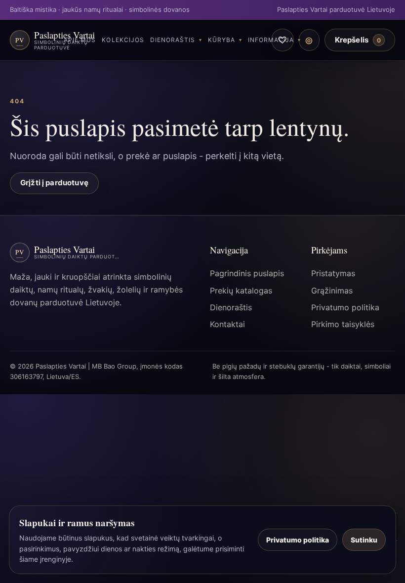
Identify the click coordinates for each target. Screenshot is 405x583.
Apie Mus (80, 39)
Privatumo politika (345, 307)
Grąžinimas (332, 290)
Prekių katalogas (241, 290)
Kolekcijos (123, 39)
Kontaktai (227, 324)
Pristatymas (333, 273)
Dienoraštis (172, 39)
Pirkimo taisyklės (342, 324)
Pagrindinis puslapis (247, 273)
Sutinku (364, 540)
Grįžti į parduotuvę (54, 182)
